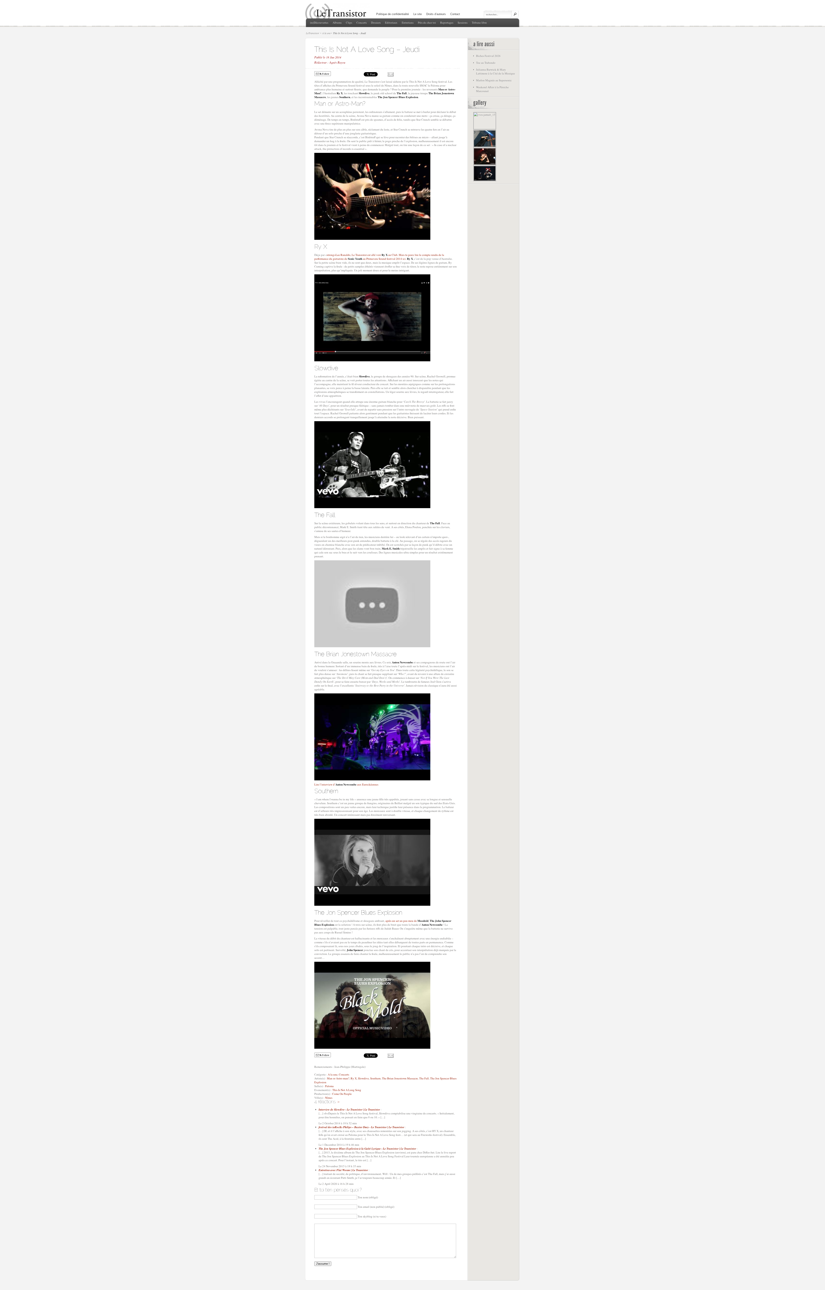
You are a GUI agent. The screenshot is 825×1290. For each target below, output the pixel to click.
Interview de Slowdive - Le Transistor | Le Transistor (349, 1109)
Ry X (354, 1078)
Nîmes (328, 1098)
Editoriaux (391, 22)
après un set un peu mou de (406, 921)
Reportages (446, 22)
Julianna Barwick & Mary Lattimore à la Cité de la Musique (495, 71)
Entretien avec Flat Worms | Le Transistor (343, 1170)
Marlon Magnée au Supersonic (494, 80)
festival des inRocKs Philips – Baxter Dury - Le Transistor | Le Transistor (361, 1127)
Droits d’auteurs (436, 14)
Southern (375, 1078)
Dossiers (376, 22)
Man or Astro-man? (338, 1078)
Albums (337, 22)
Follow (325, 73)
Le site (417, 14)
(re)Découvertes (319, 22)
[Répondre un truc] (338, 1101)
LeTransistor (312, 33)
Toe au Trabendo (485, 63)
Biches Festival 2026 (488, 56)
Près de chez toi (427, 22)
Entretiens (408, 22)
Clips (349, 22)
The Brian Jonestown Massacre (400, 1078)
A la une (326, 33)
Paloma (329, 1086)
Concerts (361, 22)
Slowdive (363, 1078)
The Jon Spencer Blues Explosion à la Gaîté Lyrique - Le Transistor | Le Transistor (367, 1148)
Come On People (342, 1094)
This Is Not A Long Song (346, 1090)
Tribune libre (479, 22)
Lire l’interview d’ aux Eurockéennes (346, 784)
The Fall (424, 1078)
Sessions (463, 22)
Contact (455, 14)
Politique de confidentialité (392, 14)
